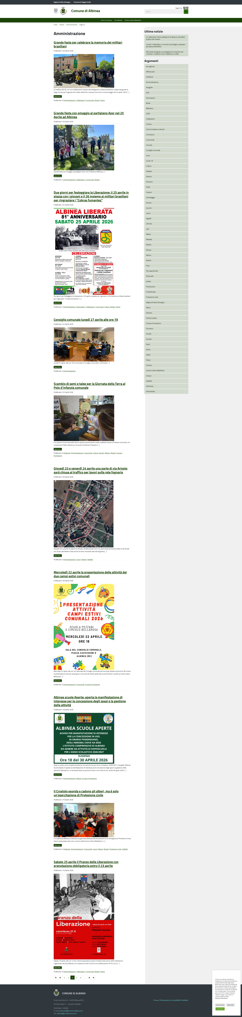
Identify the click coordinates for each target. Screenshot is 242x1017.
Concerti (149, 145)
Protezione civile (115, 849)
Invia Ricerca (186, 11)
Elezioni (149, 176)
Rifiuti (148, 307)
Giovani (101, 453)
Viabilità (90, 559)
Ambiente (66, 453)
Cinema (149, 124)
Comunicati (90, 100)
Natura (107, 453)
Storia (102, 100)
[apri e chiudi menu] (56, 10)
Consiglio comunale (153, 150)
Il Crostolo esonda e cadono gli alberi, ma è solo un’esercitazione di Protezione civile (86, 793)
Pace (148, 265)
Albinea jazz (150, 71)
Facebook (184, 8)
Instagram (187, 8)
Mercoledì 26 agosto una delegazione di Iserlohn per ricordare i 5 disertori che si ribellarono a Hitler (164, 53)
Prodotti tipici (151, 292)
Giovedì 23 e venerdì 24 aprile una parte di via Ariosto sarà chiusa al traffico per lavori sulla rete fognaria (90, 470)
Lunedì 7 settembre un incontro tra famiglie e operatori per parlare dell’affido (165, 45)
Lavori (78, 559)
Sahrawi (149, 313)
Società (148, 339)
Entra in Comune (106, 20)
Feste (148, 187)
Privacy (156, 1000)
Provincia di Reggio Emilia (82, 2)
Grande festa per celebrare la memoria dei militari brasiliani (88, 44)
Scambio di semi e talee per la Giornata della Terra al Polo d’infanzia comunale (89, 385)
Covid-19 (149, 161)
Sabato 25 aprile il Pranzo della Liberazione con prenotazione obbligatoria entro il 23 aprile (86, 863)
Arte (147, 92)
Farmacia (149, 182)
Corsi (148, 155)
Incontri (149, 208)
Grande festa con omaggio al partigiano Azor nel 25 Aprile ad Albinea (89, 115)
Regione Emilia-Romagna (62, 2)
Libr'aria (149, 223)
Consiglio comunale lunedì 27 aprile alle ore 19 (86, 319)
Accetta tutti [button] (220, 1009)
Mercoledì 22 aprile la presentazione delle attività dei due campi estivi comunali (90, 574)
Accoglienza (150, 66)
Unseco (149, 376)
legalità (148, 218)
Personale (149, 276)
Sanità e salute (151, 318)
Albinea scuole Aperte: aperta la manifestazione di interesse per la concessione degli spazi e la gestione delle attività (90, 701)
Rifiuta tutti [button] (230, 1005)
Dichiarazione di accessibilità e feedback (174, 1000)
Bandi (148, 103)
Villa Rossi (149, 386)
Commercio (150, 134)
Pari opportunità (152, 271)
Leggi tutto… (57, 96)
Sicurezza (149, 328)
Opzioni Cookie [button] (220, 1005)
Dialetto (149, 171)
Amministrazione (69, 100)
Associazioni (80, 307)
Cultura (106, 307)
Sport (148, 344)
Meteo (148, 234)
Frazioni (149, 192)
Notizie (97, 100)
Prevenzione (150, 286)
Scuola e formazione (92, 684)
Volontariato (150, 391)
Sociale (148, 334)
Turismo (149, 365)
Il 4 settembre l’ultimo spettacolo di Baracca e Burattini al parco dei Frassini (165, 38)
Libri (147, 229)
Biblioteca (149, 108)
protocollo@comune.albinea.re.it (71, 1011)
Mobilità (149, 239)
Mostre (148, 244)
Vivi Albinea (118, 20)
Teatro (148, 355)
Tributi (148, 360)
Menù (55, 13)
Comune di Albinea (85, 10)
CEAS (148, 113)
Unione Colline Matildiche (133, 20)
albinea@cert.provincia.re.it (67, 1013)
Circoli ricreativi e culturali (155, 129)
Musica (148, 250)
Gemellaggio (150, 197)
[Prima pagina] (56, 978)
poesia (148, 281)
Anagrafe (149, 87)
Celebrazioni (80, 100)
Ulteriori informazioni (221, 998)
